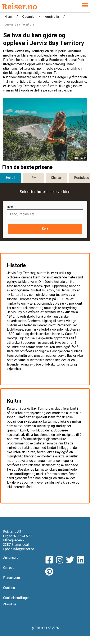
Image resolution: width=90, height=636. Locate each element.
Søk (45, 229)
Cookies (9, 588)
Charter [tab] (56, 178)
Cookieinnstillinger (16, 598)
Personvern (11, 578)
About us (9, 604)
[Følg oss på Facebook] (50, 560)
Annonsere (11, 558)
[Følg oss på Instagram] (60, 560)
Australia (52, 17)
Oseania (28, 17)
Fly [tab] (33, 178)
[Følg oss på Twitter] (71, 560)
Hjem (8, 17)
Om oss (8, 568)
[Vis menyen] (85, 6)
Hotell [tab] (10, 178)
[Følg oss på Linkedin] (81, 560)
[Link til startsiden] (19, 6)
